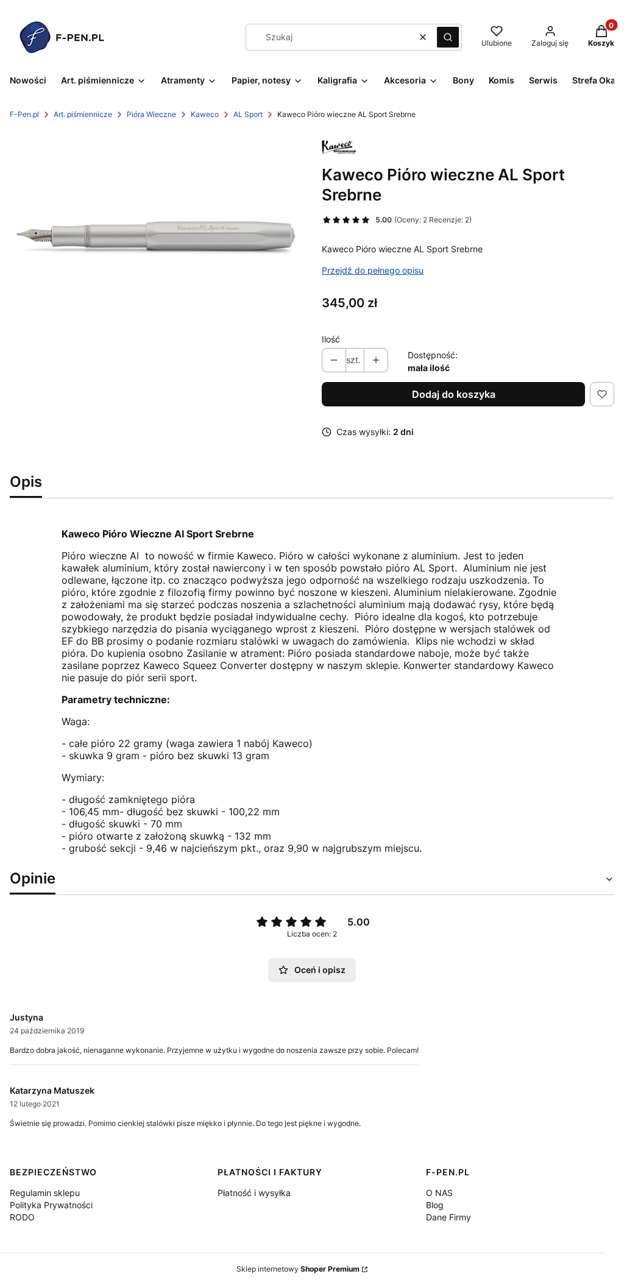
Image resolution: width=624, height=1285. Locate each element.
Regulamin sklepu (45, 1193)
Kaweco (205, 114)
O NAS (439, 1193)
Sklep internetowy (298, 1268)
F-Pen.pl (24, 114)
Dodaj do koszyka (453, 394)
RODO (22, 1217)
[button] (448, 37)
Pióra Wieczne (151, 114)
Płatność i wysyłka (254, 1193)
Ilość (331, 339)
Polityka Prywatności (51, 1205)
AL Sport (248, 114)
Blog (435, 1205)
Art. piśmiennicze (83, 114)
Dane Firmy (448, 1217)
